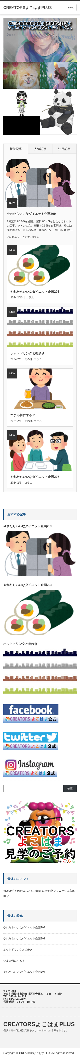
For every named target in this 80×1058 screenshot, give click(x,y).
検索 (70, 788)
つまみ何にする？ (22, 415)
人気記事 (40, 149)
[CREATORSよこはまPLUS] (27, 8)
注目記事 (64, 149)
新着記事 (16, 149)
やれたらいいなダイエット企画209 (31, 213)
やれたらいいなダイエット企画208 (34, 291)
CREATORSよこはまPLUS (39, 1024)
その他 (26, 236)
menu (71, 7)
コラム (35, 236)
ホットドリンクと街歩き (27, 353)
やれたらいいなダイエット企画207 (34, 476)
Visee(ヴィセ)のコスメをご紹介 (22, 890)
